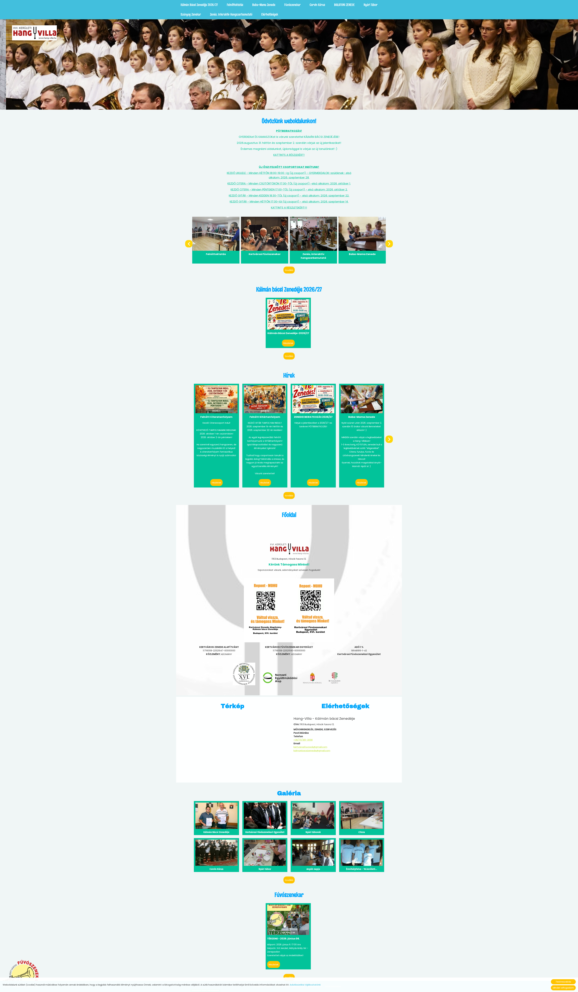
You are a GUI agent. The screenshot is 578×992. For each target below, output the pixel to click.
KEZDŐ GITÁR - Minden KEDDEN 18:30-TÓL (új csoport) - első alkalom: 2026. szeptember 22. (289, 195)
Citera (361, 832)
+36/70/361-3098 (303, 739)
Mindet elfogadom (563, 987)
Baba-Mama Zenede (263, 5)
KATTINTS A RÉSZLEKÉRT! (289, 155)
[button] (389, 243)
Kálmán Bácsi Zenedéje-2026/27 (288, 333)
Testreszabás (563, 981)
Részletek (288, 343)
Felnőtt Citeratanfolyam (216, 417)
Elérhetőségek (269, 14)
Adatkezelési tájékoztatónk (305, 984)
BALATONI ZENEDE (344, 5)
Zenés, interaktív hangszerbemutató (231, 14)
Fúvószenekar (292, 5)
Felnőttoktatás (235, 5)
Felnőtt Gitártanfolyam (265, 417)
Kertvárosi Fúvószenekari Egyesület (264, 832)
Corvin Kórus (317, 5)
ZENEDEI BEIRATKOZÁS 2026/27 (313, 417)
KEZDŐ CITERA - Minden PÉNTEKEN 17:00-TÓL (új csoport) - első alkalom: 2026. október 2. (289, 189)
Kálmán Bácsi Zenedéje (216, 832)
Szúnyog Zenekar (191, 14)
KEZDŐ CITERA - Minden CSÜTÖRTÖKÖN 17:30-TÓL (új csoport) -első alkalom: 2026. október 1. (289, 183)
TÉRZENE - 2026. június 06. (283, 938)
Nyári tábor (371, 5)
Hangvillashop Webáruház (362, 254)
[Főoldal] (28, 32)
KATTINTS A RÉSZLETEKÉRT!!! (289, 207)
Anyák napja (313, 869)
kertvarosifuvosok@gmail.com (310, 746)
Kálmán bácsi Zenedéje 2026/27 (199, 5)
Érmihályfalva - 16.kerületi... (361, 869)
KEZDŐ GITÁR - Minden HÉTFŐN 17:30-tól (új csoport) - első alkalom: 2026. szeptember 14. (289, 201)
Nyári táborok (313, 832)
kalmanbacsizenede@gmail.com (312, 750)
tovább (289, 270)
